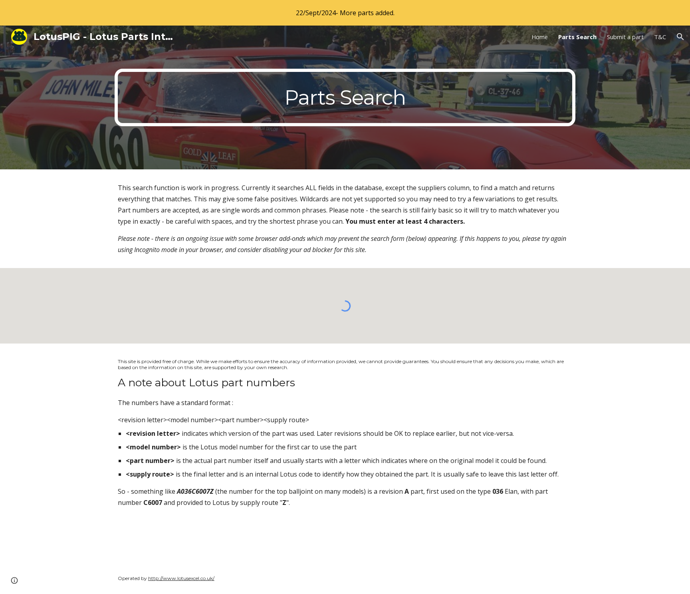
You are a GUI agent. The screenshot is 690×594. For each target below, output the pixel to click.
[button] (680, 36)
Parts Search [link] (577, 37)
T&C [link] (660, 37)
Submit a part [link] (625, 37)
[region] (345, 13)
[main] (345, 97)
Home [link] (539, 37)
